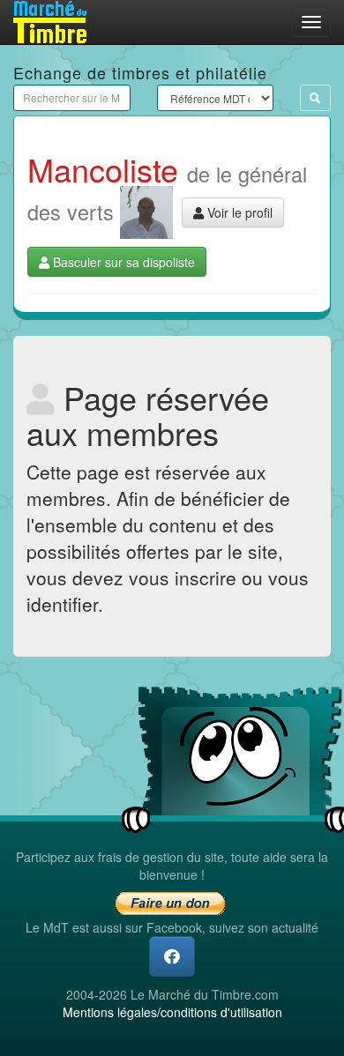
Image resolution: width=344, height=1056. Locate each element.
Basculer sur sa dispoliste (122, 262)
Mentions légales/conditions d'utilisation (172, 1012)
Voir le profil (238, 212)
